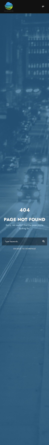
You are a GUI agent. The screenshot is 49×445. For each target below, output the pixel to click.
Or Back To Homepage (24, 248)
